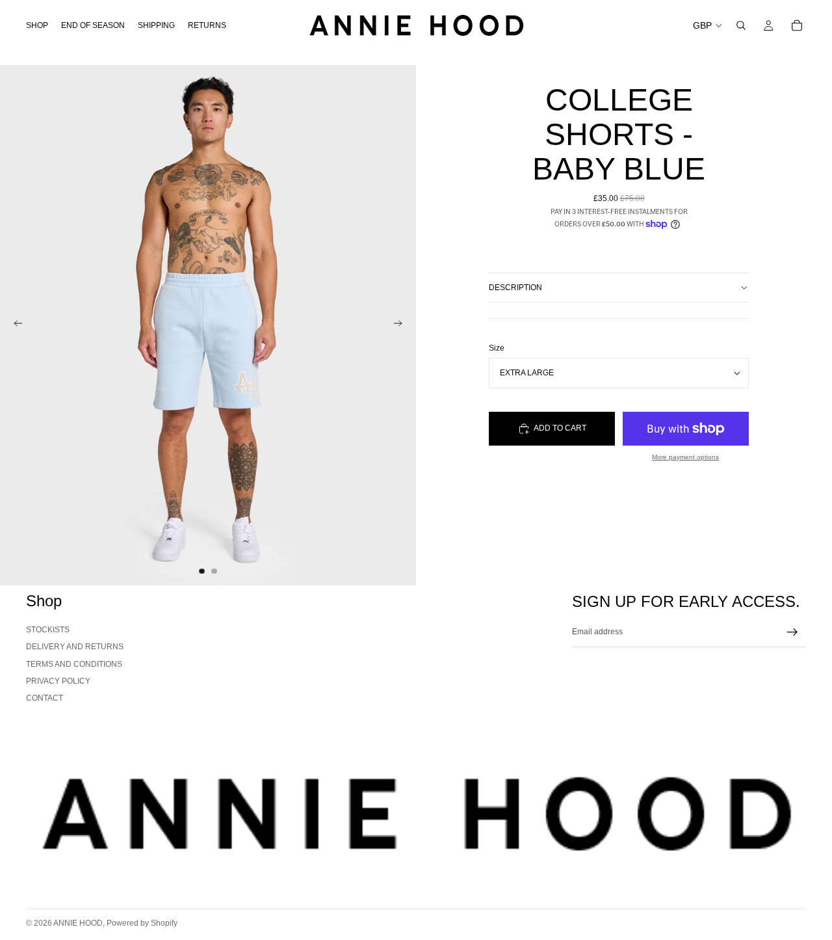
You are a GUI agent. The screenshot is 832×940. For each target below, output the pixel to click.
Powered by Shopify (142, 923)
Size (496, 348)
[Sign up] (792, 632)
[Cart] (797, 25)
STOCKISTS (48, 629)
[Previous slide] (14, 325)
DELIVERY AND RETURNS (75, 646)
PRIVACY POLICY (58, 681)
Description (515, 287)
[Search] (741, 25)
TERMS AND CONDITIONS (74, 664)
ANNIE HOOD (78, 923)
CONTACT (44, 698)
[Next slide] (401, 325)
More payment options (685, 457)
